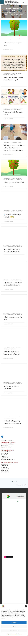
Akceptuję (14, 622)
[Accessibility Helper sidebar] (2, 2)
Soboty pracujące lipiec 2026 (14, 182)
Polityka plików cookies (11, 634)
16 (16, 481)
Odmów (14, 626)
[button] (26, 606)
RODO (17, 634)
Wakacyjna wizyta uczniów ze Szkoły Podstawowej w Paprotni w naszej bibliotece (14, 147)
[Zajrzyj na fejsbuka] (2, 437)
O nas (20, 634)
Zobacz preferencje (14, 630)
